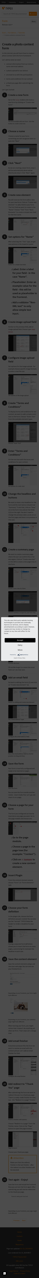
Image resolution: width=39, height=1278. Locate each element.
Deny (20, 645)
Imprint (15, 658)
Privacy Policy (21, 658)
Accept (20, 640)
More (20, 650)
